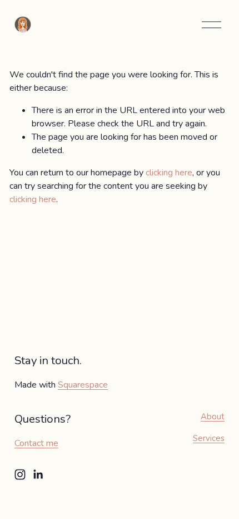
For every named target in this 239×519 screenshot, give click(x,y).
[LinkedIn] (37, 474)
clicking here (169, 173)
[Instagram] (20, 474)
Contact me (36, 443)
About (213, 416)
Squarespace (83, 385)
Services (209, 438)
